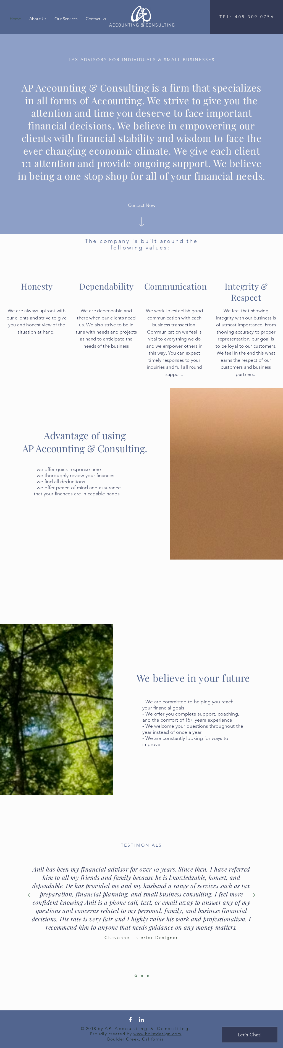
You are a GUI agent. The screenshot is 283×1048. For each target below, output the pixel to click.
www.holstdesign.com (157, 1033)
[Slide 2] (136, 976)
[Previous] (34, 895)
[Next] (248, 895)
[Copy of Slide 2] (142, 976)
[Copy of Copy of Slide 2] (148, 976)
